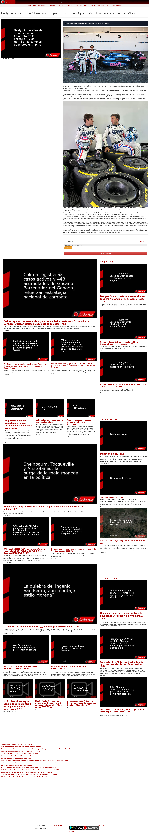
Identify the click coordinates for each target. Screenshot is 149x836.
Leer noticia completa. (105, 253)
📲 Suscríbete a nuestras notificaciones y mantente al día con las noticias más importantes (87, 23)
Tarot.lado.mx (101, 825)
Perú (47, 5)
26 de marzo (69, 5)
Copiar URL (68, 248)
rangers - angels (108, 261)
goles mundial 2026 (84, 5)
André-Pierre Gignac (117, 5)
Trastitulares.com (72, 831)
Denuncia (76, 5)
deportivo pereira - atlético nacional (36, 5)
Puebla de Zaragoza (55, 5)
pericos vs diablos (109, 419)
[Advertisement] (50, 388)
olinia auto (93, 5)
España (63, 5)
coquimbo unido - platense (103, 5)
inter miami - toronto (110, 578)
